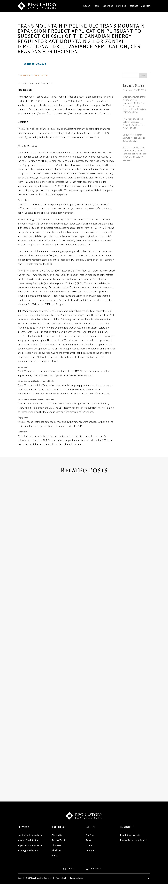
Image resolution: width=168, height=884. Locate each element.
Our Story (91, 835)
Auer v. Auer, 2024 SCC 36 (134, 90)
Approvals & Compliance (30, 845)
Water (55, 855)
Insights (133, 5)
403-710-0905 (96, 868)
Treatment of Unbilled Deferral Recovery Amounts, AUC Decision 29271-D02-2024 (66, 773)
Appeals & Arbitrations (29, 840)
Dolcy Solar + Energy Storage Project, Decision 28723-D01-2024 (134, 137)
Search (142, 76)
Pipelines (56, 850)
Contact (145, 5)
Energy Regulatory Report (133, 840)
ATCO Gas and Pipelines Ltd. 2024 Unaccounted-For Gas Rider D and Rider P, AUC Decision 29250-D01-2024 (134, 153)
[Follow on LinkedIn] (148, 878)
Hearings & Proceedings (30, 835)
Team (96, 5)
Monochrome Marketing (74, 878)
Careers (90, 845)
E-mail (72, 868)
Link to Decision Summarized (33, 75)
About (86, 5)
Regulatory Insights (130, 835)
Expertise (107, 5)
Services (121, 5)
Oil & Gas (56, 845)
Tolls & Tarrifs (59, 840)
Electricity (57, 835)
